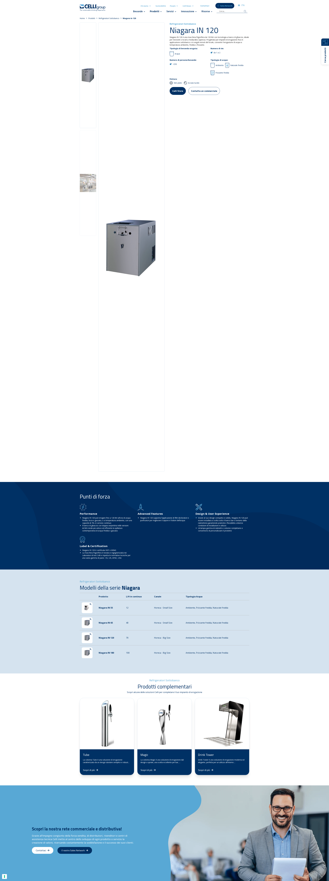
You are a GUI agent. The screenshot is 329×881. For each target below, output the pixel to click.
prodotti (91, 18)
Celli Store (177, 91)
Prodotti (155, 11)
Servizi (170, 11)
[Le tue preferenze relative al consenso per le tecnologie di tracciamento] (4, 876)
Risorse (205, 11)
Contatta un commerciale (204, 91)
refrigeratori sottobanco (109, 18)
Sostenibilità (161, 5)
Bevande (138, 11)
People (173, 5)
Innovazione (187, 11)
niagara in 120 (129, 18)
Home (82, 18)
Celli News (187, 5)
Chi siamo (144, 5)
